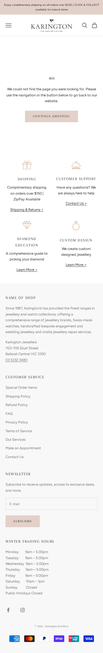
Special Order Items (21, 387)
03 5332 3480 (16, 360)
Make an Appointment (23, 448)
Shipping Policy (17, 396)
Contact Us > (76, 203)
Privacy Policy (16, 422)
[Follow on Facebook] (8, 610)
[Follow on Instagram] (22, 610)
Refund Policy (16, 405)
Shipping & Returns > (26, 210)
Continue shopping (51, 116)
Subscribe (22, 521)
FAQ (9, 414)
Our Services (15, 439)
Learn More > (26, 270)
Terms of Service (18, 431)
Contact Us (14, 457)
